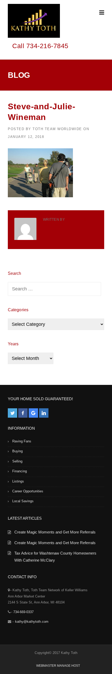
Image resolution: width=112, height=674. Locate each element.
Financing (19, 471)
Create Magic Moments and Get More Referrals (55, 532)
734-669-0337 (23, 612)
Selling (17, 461)
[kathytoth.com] (34, 21)
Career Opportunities (27, 491)
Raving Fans (21, 441)
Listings (18, 481)
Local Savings (23, 501)
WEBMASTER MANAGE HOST (58, 665)
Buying (17, 451)
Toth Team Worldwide (57, 129)
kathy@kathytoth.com (31, 622)
